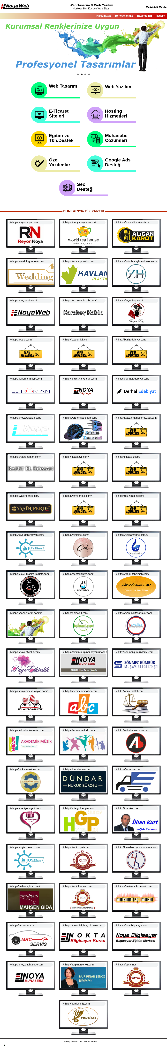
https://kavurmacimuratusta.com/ (30, 574)
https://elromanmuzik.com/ (27, 378)
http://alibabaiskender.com (133, 730)
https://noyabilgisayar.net (132, 925)
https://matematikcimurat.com (135, 886)
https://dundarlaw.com (77, 769)
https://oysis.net (127, 964)
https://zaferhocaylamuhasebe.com (138, 261)
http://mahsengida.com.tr (26, 886)
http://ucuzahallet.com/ (131, 495)
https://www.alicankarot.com (134, 222)
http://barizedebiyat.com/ (132, 339)
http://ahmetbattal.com (130, 691)
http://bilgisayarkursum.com (81, 378)
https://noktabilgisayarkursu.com (83, 925)
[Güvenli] (11, 222)
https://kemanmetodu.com (80, 730)
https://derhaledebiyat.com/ (133, 378)
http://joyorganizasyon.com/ (28, 535)
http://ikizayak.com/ (129, 456)
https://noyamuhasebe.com (27, 964)
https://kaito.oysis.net (77, 847)
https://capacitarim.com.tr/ (27, 613)
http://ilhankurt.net (128, 808)
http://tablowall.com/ (76, 613)
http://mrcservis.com (23, 925)
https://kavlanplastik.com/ (79, 261)
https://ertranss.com (129, 769)
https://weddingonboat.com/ (28, 261)
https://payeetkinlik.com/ (26, 652)
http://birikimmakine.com (26, 769)
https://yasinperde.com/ (25, 495)
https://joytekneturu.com (26, 847)
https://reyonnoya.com (25, 222)
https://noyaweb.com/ (24, 300)
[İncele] (30, 244)
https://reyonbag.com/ (130, 300)
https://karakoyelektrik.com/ (80, 300)
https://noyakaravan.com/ (26, 417)
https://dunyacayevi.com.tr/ (80, 222)
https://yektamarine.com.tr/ (133, 535)
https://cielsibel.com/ (77, 535)
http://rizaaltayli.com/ (77, 456)
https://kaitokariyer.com (78, 886)
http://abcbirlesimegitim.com (81, 691)
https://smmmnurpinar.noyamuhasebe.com (89, 652)
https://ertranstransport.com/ (81, 417)
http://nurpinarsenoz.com (79, 964)
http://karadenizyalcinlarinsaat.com (138, 847)
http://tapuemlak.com (77, 339)
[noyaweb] (15, 8)
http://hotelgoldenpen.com (80, 808)
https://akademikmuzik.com (28, 730)
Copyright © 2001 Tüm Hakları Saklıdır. (80, 1041)
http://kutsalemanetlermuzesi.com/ (137, 417)
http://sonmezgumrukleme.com (135, 652)
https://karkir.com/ (22, 339)
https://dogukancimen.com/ (133, 574)
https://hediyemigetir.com (26, 808)
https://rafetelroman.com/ (26, 456)
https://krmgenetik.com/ (78, 495)
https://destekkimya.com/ (79, 574)
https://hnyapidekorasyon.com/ (29, 691)
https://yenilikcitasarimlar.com (135, 613)
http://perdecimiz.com (77, 1003)
